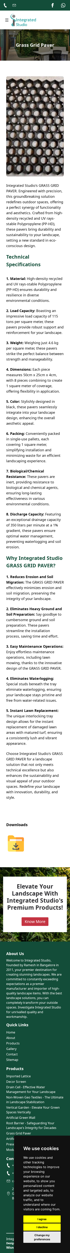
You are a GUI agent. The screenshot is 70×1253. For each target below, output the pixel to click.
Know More (35, 921)
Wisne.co (13, 1247)
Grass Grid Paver (18, 1133)
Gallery (11, 1049)
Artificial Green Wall (20, 1117)
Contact (12, 1054)
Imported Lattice (18, 1076)
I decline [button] (42, 1227)
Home (10, 1032)
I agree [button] (42, 1219)
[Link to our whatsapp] (63, 5)
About (10, 1038)
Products (13, 1043)
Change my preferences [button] (42, 1237)
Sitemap (12, 1060)
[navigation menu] (6, 20)
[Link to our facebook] (52, 5)
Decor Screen (16, 1081)
